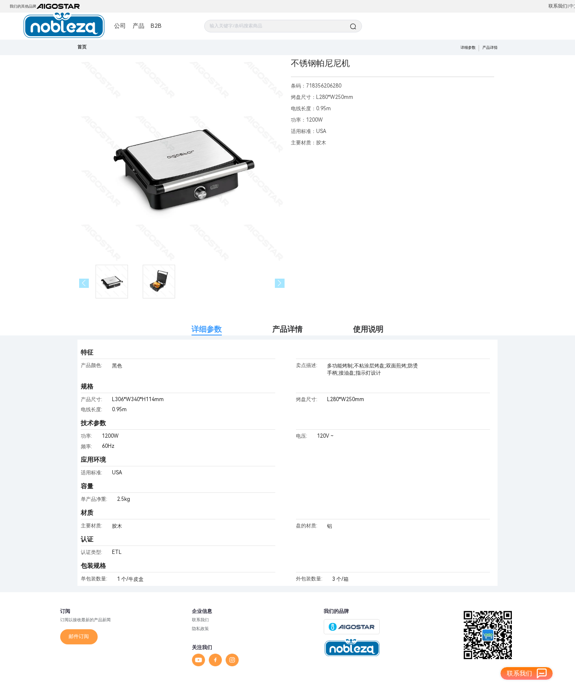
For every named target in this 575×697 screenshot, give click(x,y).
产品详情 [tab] (287, 329)
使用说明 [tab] (368, 329)
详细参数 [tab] (207, 329)
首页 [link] (82, 47)
